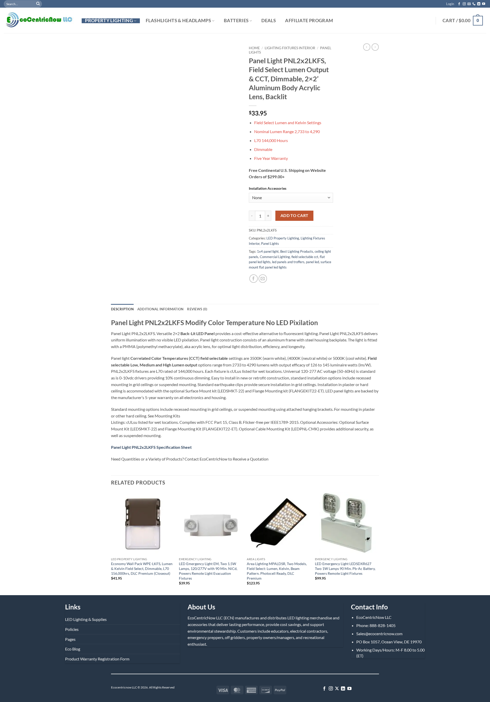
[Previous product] (375, 46)
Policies (72, 629)
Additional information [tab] (160, 309)
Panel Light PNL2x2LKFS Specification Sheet (151, 447)
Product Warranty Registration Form (97, 658)
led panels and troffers (288, 262)
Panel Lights (270, 243)
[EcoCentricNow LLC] (39, 20)
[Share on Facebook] (253, 278)
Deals (268, 21)
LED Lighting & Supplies (86, 619)
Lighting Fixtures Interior (290, 48)
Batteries (236, 20)
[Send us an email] (469, 4)
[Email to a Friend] (263, 278)
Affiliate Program (309, 21)
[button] (450, 4)
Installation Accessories (267, 188)
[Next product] (366, 46)
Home (254, 48)
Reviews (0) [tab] (197, 309)
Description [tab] (122, 309)
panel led (312, 262)
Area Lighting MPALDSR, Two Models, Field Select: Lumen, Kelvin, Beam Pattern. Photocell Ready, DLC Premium (277, 570)
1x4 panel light (268, 251)
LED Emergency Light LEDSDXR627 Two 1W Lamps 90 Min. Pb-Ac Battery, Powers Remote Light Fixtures (345, 568)
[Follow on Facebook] (459, 4)
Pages (70, 639)
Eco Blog (72, 648)
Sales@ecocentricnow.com (379, 633)
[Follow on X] (337, 688)
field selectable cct (304, 257)
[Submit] (38, 4)
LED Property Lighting (282, 238)
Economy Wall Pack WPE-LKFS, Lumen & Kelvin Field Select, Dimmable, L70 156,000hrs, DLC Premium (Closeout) (142, 568)
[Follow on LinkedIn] (478, 4)
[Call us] (473, 4)
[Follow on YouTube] (483, 4)
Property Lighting (109, 20)
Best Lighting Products (296, 251)
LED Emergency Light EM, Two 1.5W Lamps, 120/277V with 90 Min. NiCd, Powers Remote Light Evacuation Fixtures (208, 570)
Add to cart (294, 215)
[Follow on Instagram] (464, 4)
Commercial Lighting (275, 257)
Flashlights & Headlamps (178, 20)
